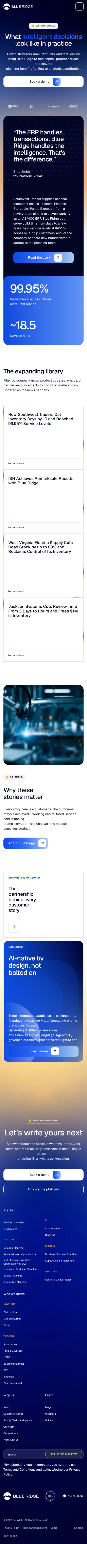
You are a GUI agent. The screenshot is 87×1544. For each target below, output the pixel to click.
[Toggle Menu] (79, 6)
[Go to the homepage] (21, 1496)
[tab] (13, 106)
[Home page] (18, 6)
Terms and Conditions (19, 1469)
